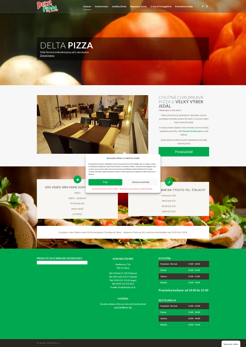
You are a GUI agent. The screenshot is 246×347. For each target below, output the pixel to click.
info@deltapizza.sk (126, 287)
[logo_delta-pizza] (47, 6)
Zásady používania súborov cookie (105, 189)
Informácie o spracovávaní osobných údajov (135, 189)
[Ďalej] (142, 124)
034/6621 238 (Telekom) (125, 273)
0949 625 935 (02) (125, 283)
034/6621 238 (169, 195)
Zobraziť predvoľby (140, 182)
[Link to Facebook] (203, 6)
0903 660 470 (169, 200)
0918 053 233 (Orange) (125, 280)
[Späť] (43, 124)
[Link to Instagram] (207, 6)
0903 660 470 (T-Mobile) (125, 276)
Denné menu (47, 55)
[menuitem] (87, 6)
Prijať (105, 182)
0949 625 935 (169, 211)
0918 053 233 (169, 206)
